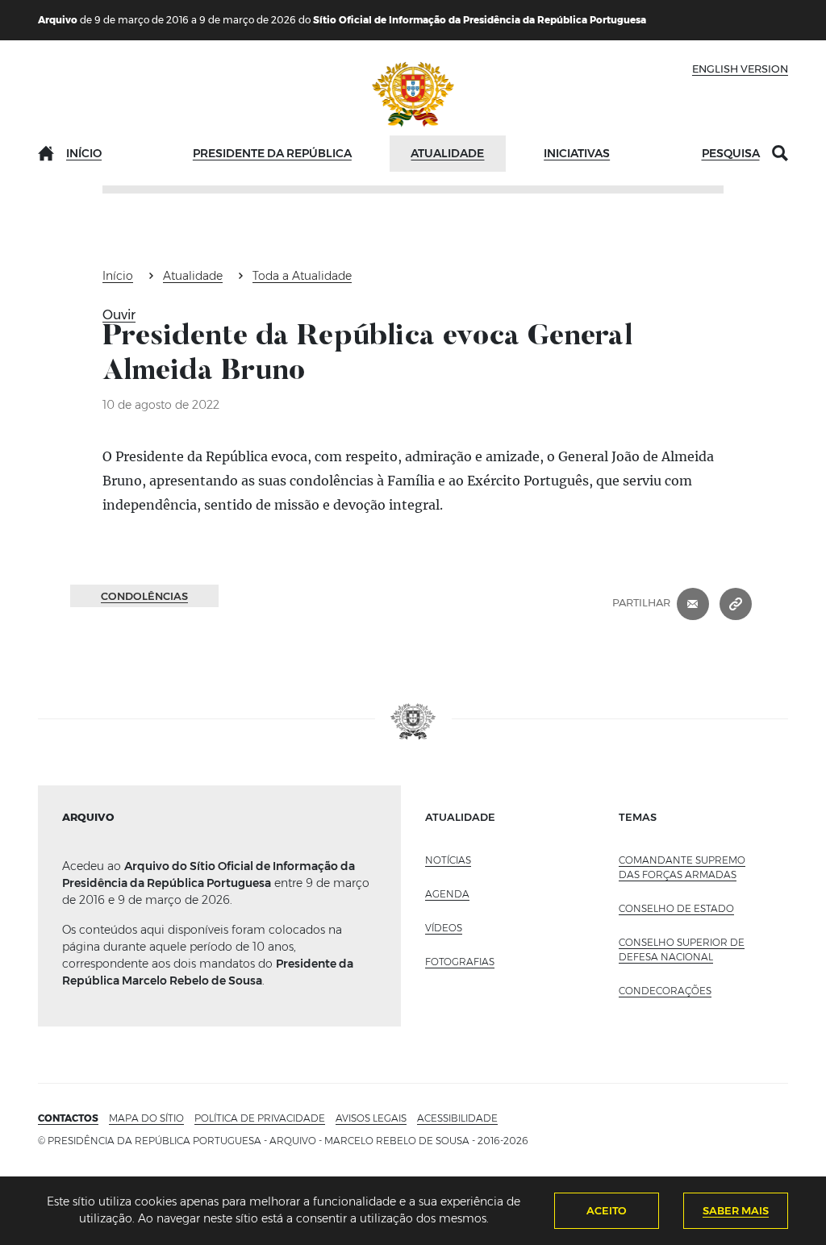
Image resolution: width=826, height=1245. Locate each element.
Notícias (448, 860)
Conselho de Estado (676, 908)
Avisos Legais (371, 1118)
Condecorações (665, 991)
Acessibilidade (457, 1118)
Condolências (144, 595)
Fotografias (459, 962)
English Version (740, 68)
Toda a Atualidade (302, 276)
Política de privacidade (259, 1118)
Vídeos (443, 928)
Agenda (447, 894)
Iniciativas (577, 153)
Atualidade (447, 153)
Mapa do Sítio (146, 1118)
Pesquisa (731, 153)
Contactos (68, 1118)
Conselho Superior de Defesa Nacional (682, 949)
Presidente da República (272, 153)
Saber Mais (736, 1210)
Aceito (606, 1210)
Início (84, 153)
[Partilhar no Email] (693, 603)
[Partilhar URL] (735, 603)
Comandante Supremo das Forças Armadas (682, 867)
